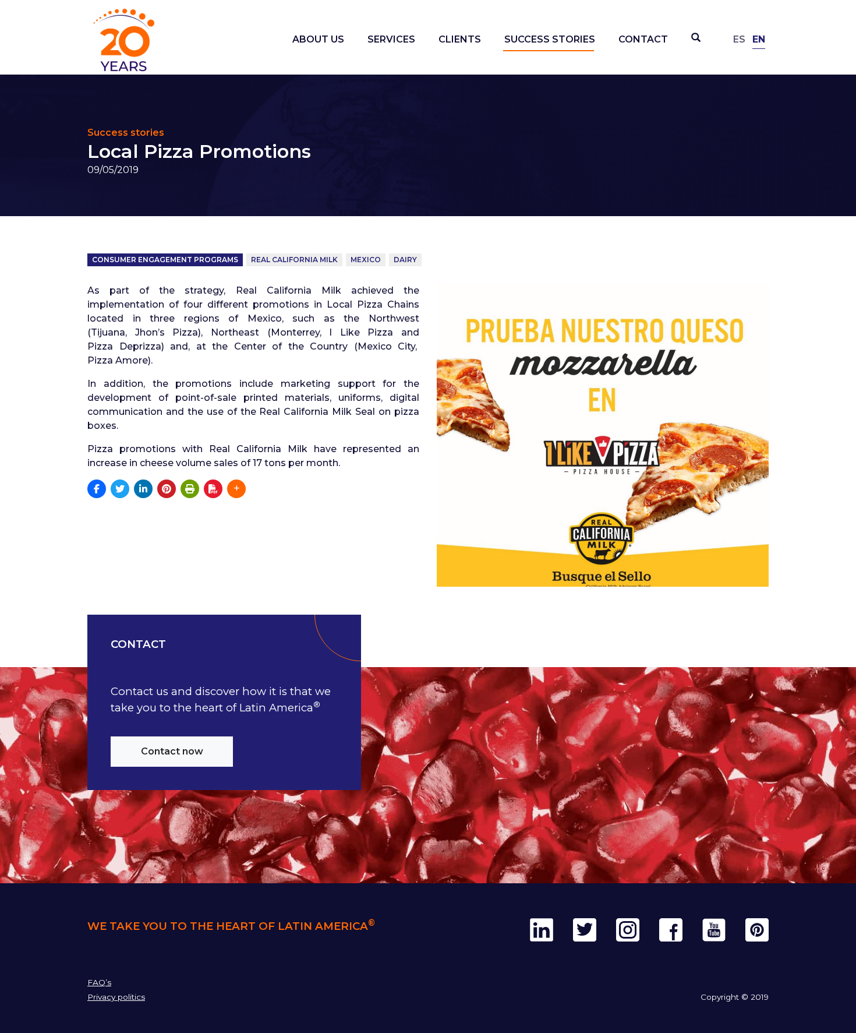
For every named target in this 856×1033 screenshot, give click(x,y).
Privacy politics (116, 997)
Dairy (405, 259)
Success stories (549, 39)
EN (758, 39)
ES (739, 39)
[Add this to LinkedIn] (143, 489)
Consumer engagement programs (165, 259)
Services (391, 39)
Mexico (366, 259)
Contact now (172, 751)
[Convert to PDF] (213, 489)
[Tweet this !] (120, 489)
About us (318, 39)
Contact (643, 39)
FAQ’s (99, 982)
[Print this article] (190, 489)
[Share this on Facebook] (96, 489)
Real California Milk (294, 259)
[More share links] (236, 489)
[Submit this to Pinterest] (166, 489)
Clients (459, 39)
